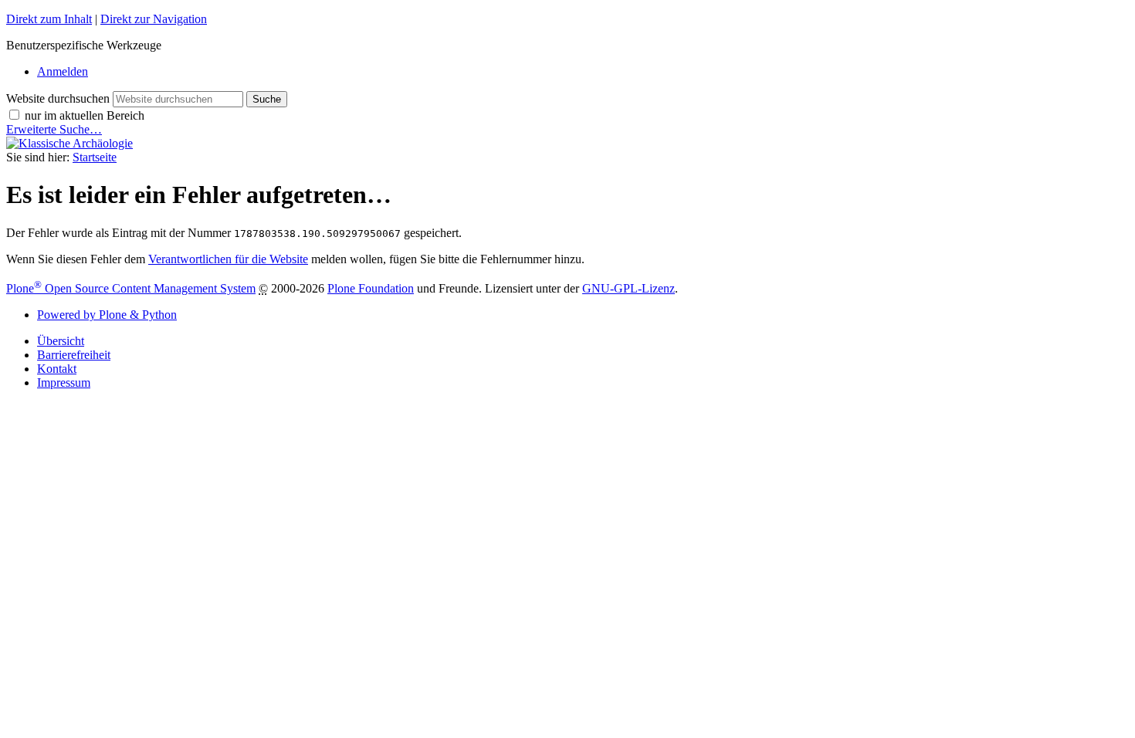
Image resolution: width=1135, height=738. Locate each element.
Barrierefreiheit (73, 354)
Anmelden (62, 71)
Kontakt (56, 368)
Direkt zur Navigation (153, 18)
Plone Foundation (370, 288)
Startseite (95, 157)
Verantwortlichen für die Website (228, 259)
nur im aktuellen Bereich (84, 115)
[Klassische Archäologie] (69, 143)
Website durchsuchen (58, 98)
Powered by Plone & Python (107, 314)
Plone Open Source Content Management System (131, 288)
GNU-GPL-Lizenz (628, 288)
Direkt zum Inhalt (49, 18)
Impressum (63, 382)
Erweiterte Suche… (54, 129)
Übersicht (60, 340)
